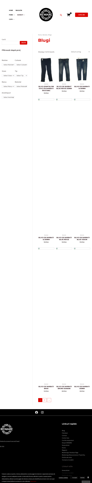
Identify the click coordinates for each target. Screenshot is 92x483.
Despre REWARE (67, 443)
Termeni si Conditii (67, 460)
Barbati (45, 35)
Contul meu (65, 438)
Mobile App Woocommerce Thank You (73, 455)
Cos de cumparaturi (68, 440)
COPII (11, 19)
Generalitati (65, 445)
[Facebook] (36, 412)
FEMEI (11, 15)
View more (33, 481)
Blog (63, 430)
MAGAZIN (19, 10)
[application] (14, 15)
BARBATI (20, 15)
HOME (11, 10)
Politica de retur (67, 457)
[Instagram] (42, 412)
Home (40, 35)
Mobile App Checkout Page (70, 452)
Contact (64, 435)
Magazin (64, 450)
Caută (4, 39)
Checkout (65, 433)
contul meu (81, 15)
